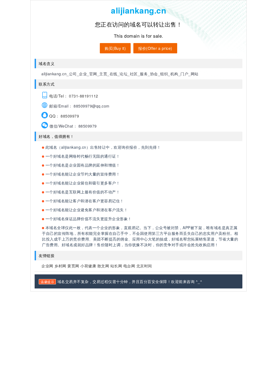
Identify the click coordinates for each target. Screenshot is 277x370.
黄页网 (73, 265)
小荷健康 (88, 265)
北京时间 (144, 265)
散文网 (103, 265)
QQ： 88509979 (63, 116)
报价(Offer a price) (155, 48)
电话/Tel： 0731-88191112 (73, 96)
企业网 (47, 265)
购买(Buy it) (115, 48)
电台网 (129, 265)
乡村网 (60, 265)
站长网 (116, 265)
